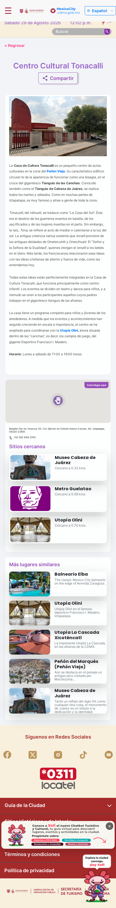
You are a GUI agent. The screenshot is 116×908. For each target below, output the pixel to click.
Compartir (62, 78)
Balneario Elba (71, 574)
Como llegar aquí (96, 385)
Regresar (14, 45)
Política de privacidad (29, 870)
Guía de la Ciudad (25, 805)
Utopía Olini (68, 520)
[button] (58, 401)
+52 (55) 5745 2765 (24, 437)
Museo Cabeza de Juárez (75, 460)
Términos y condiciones (32, 854)
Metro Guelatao (73, 489)
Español (99, 11)
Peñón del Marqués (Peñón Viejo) (76, 664)
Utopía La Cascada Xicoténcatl (76, 635)
